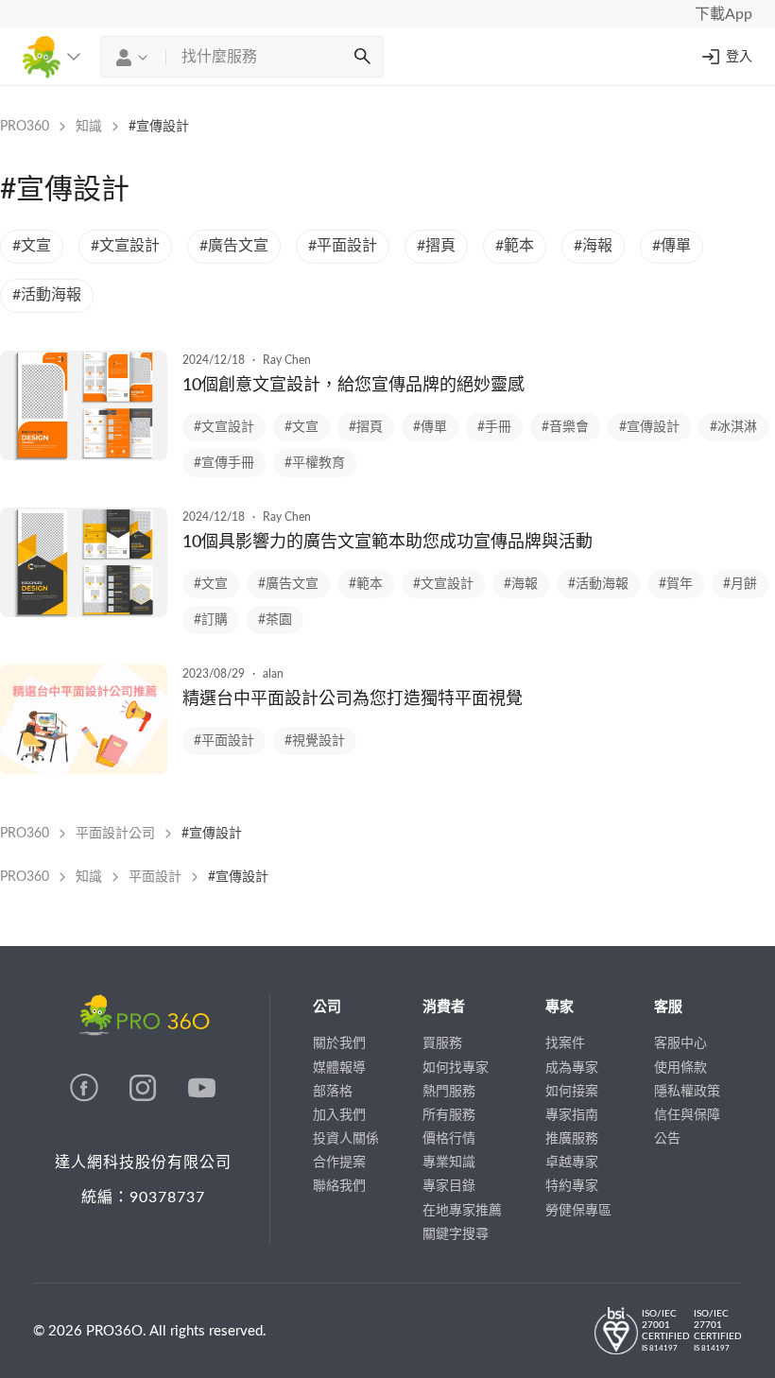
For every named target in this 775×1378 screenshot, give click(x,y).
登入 (739, 56)
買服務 (442, 1043)
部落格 (333, 1091)
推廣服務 (571, 1138)
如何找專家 (455, 1068)
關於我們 (339, 1043)
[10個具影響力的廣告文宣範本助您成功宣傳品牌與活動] (83, 612)
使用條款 (680, 1068)
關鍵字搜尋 (455, 1234)
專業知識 (448, 1162)
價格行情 (448, 1138)
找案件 (565, 1043)
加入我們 (339, 1115)
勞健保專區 (578, 1210)
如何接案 (571, 1091)
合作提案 (339, 1162)
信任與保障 (687, 1115)
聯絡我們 (339, 1186)
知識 (89, 126)
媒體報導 (339, 1068)
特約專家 (571, 1186)
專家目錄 (448, 1186)
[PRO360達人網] (86, 1097)
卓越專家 (571, 1162)
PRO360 (24, 126)
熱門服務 (448, 1091)
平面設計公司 (115, 833)
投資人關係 (346, 1138)
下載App (723, 14)
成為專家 (571, 1068)
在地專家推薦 (462, 1210)
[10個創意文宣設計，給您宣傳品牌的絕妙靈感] (83, 455)
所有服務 (448, 1115)
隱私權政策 (687, 1091)
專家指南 (571, 1115)
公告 (667, 1138)
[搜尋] (362, 57)
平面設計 (155, 877)
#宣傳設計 (159, 126)
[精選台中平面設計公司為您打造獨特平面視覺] (83, 769)
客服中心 (680, 1043)
